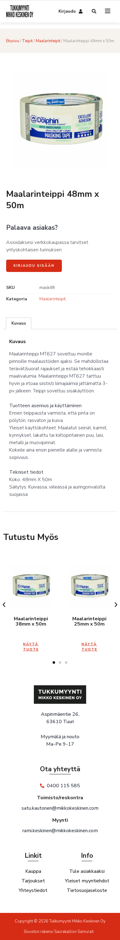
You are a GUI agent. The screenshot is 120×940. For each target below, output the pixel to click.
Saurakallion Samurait (74, 931)
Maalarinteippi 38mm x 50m (31, 621)
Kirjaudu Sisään (34, 265)
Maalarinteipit (48, 41)
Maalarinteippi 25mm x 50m (89, 621)
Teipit (27, 41)
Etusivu (12, 41)
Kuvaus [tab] (18, 323)
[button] (4, 605)
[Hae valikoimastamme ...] (94, 12)
